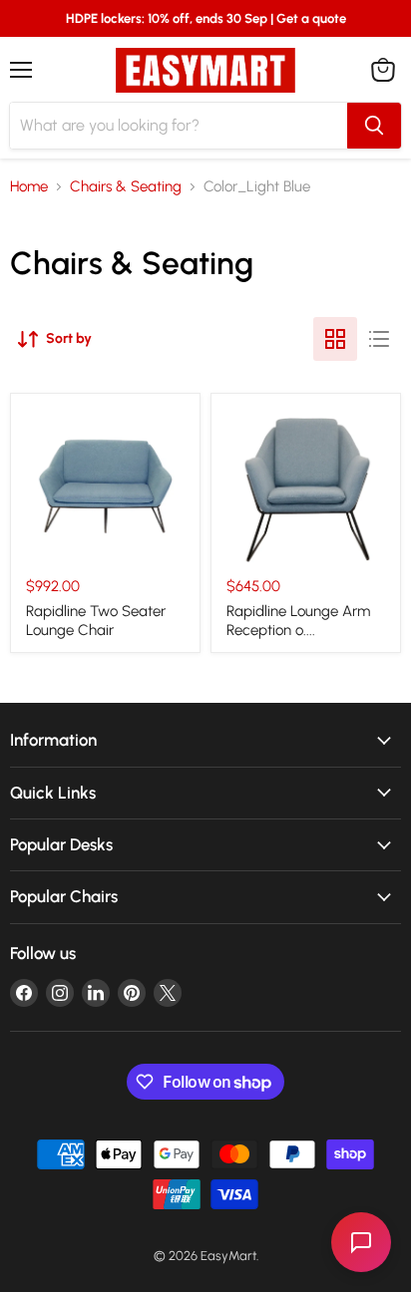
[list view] (379, 339)
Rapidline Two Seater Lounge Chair (96, 621)
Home (29, 186)
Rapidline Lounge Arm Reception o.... (298, 621)
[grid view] (335, 339)
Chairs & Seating (126, 186)
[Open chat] (361, 1242)
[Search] (374, 126)
